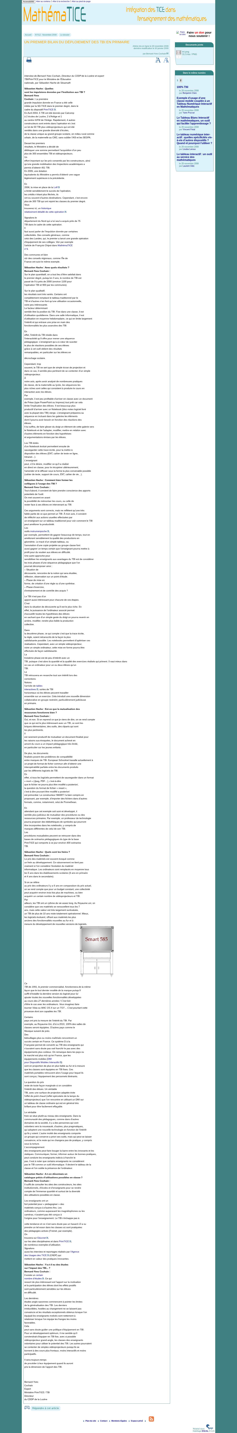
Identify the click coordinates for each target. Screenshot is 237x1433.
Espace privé (137, 1421)
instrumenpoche (38, 531)
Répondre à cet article (45, 1408)
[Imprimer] (29, 62)
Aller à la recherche (61, 1)
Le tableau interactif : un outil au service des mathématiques (194, 157)
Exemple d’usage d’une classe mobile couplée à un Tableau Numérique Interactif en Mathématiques (194, 102)
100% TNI (182, 87)
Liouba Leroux (189, 149)
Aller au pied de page (81, 1)
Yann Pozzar (189, 112)
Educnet (41, 1238)
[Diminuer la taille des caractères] (166, 62)
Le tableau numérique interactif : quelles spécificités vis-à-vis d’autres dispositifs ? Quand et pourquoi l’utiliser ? (194, 139)
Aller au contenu (43, 1)
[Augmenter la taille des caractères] (158, 62)
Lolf (55, 187)
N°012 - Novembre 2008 (46, 35)
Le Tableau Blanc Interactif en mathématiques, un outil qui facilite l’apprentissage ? (194, 120)
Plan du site (91, 1421)
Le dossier (64, 35)
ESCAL (205, 1431)
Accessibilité (28, 1)
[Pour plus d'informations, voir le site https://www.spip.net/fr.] (209, 1429)
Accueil (28, 35)
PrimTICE (48, 109)
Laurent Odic (189, 166)
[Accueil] (118, 24)
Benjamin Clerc (190, 93)
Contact (104, 1421)
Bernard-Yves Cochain (156, 54)
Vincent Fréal (189, 129)
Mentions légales (119, 1421)
